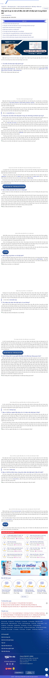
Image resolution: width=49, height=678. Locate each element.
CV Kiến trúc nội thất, (18, 627)
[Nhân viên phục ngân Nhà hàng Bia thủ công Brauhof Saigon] (5, 549)
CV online (5, 252)
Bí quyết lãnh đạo (36, 616)
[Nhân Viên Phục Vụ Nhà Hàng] (27, 543)
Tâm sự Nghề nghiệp (17, 613)
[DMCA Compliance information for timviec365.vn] (14, 668)
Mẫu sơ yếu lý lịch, (13, 623)
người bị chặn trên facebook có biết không (31, 606)
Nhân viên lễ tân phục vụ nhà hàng (38, 535)
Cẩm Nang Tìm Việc (28, 613)
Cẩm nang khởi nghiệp (7, 614)
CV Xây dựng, (24, 625)
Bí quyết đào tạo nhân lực (23, 616)
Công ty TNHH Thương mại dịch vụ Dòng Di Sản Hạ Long (14, 543)
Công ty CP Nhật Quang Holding (36, 537)
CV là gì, (19, 623)
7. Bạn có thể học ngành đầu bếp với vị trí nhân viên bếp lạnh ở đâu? (16, 35)
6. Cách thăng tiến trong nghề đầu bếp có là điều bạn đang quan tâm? (17, 33)
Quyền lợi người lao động (8, 616)
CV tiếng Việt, (18, 621)
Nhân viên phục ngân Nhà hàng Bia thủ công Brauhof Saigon (15, 548)
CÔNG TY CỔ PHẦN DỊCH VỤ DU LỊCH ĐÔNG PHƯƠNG (14, 555)
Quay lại (45, 8)
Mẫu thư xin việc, (4, 623)
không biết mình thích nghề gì (25, 603)
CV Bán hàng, (10, 625)
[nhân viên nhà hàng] (5, 543)
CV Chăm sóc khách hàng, (29, 627)
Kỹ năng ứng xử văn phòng (39, 614)
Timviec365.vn (8, 15)
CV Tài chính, (22, 629)
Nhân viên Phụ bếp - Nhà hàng (37, 554)
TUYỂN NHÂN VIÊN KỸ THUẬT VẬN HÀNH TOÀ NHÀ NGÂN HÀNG (15, 535)
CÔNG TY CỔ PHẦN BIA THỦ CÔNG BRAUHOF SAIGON (14, 549)
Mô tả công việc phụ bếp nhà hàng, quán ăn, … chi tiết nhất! (30, 590)
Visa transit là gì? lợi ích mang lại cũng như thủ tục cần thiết (6, 590)
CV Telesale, (16, 629)
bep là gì (4, 603)
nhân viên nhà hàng (11, 541)
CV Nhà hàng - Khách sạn (37, 629)
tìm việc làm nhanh (16, 511)
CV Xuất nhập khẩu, (37, 625)
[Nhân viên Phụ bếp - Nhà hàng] (27, 556)
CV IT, (46, 623)
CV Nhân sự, (3, 625)
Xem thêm (24, 596)
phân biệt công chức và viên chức (10, 606)
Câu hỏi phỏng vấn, (26, 623)
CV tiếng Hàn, (24, 621)
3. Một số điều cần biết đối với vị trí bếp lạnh (11, 27)
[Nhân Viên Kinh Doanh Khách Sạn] (5, 556)
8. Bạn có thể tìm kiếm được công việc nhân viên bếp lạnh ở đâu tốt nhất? (18, 37)
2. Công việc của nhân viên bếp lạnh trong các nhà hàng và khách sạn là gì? (18, 25)
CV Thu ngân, (9, 629)
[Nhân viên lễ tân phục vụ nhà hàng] (27, 537)
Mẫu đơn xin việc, (39, 621)
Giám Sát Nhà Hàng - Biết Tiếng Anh (38, 548)
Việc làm (5, 524)
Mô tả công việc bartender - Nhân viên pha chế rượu (41, 590)
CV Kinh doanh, (40, 623)
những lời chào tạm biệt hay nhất (10, 604)
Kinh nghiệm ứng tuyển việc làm (23, 614)
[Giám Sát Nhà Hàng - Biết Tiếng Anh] (27, 549)
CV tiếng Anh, (11, 621)
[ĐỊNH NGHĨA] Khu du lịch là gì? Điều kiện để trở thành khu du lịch (18, 590)
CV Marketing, (17, 625)
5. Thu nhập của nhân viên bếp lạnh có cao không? (13, 31)
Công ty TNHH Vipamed (35, 549)
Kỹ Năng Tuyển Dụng (40, 613)
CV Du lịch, (3, 629)
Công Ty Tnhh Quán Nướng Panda (37, 543)
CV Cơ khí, (29, 625)
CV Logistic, (28, 629)
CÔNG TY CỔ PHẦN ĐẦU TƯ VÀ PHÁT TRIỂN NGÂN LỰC (14, 537)
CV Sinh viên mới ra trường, (7, 627)
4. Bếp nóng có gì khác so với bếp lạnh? (10, 29)
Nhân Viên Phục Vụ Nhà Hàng (37, 541)
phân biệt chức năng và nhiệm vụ (29, 604)
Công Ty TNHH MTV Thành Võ (36, 555)
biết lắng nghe (12, 603)
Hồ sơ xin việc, (4, 621)
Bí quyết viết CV (6, 613)
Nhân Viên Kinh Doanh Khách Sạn (14, 554)
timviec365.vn (16, 479)
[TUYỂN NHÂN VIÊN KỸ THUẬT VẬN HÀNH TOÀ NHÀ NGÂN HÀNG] (5, 537)
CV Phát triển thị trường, (41, 627)
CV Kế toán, (33, 623)
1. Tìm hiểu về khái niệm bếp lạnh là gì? (10, 23)
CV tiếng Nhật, (31, 621)
